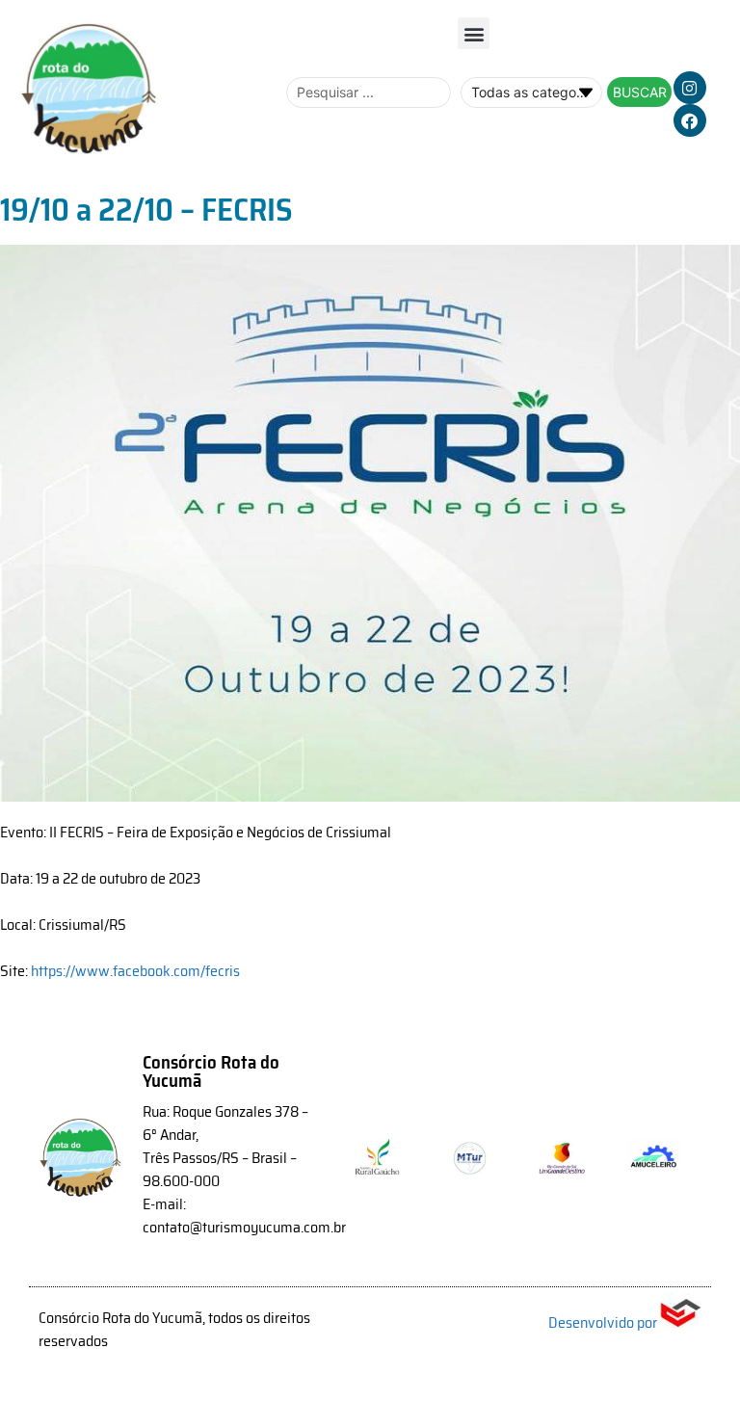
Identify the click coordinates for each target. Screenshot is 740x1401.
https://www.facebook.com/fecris (135, 971)
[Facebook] (690, 120)
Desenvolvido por (604, 1322)
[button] (473, 33)
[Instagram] (690, 87)
